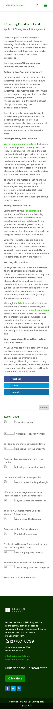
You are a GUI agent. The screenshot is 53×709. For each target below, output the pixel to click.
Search (43, 407)
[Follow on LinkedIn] (19, 688)
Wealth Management (34, 29)
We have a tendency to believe (20, 144)
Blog (20, 29)
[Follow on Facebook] (7, 688)
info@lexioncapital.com (17, 656)
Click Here (15, 678)
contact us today (26, 371)
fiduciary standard (27, 303)
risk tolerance (32, 210)
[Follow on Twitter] (13, 688)
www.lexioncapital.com (17, 659)
